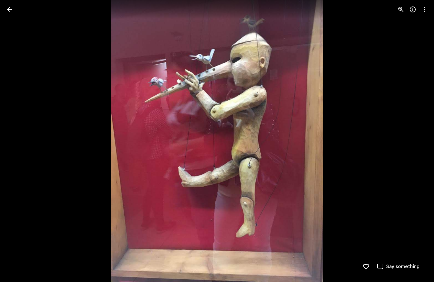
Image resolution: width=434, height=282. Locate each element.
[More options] (424, 9)
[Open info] (413, 9)
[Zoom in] (401, 9)
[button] (16, 141)
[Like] (366, 266)
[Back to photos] (9, 9)
